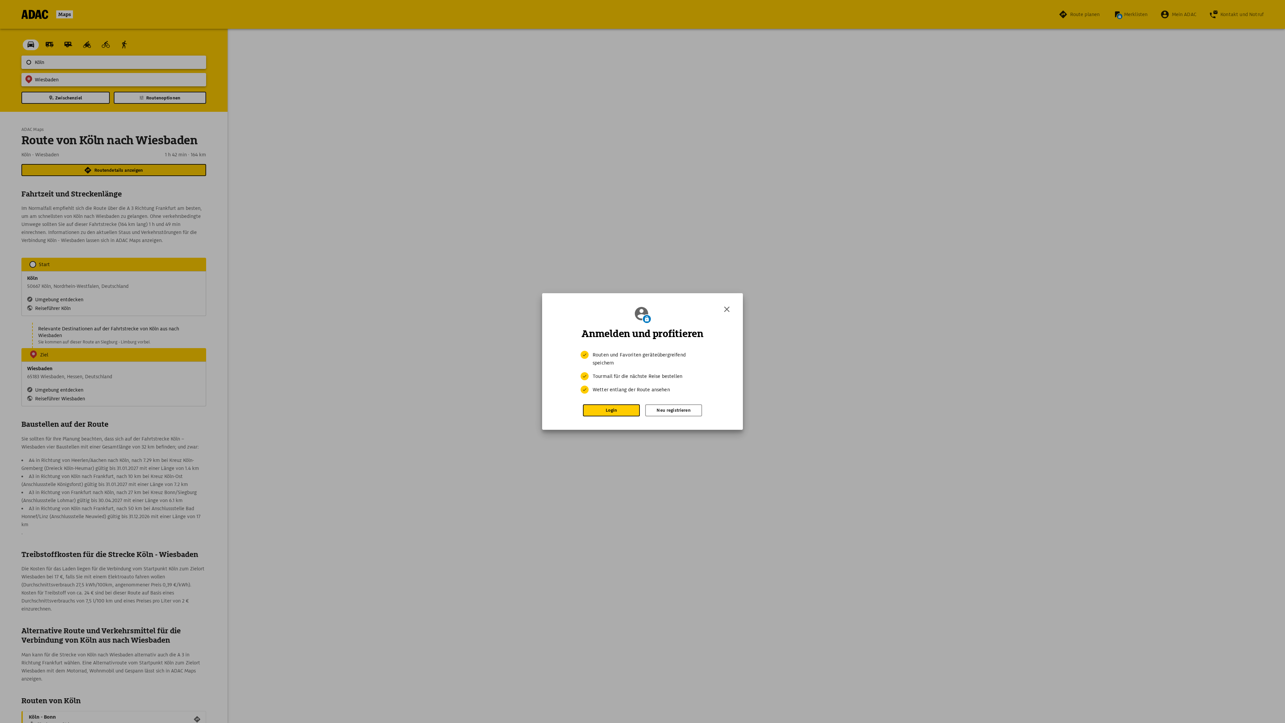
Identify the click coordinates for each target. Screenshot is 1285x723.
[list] (642, 372)
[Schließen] (727, 309)
